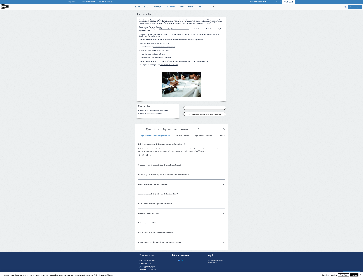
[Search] (213, 7)
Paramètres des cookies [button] (329, 275)
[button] (139, 155)
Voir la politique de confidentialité (103, 275)
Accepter (354, 275)
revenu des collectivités (161, 50)
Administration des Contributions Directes (194, 61)
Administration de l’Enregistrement (159, 22)
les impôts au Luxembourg (169, 65)
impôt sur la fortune (158, 54)
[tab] (156, 135)
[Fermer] (361, 274)
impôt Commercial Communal (161, 58)
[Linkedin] (182, 260)
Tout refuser (343, 275)
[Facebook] (179, 260)
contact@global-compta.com (150, 266)
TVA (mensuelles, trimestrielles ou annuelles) (174, 29)
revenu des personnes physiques (164, 47)
